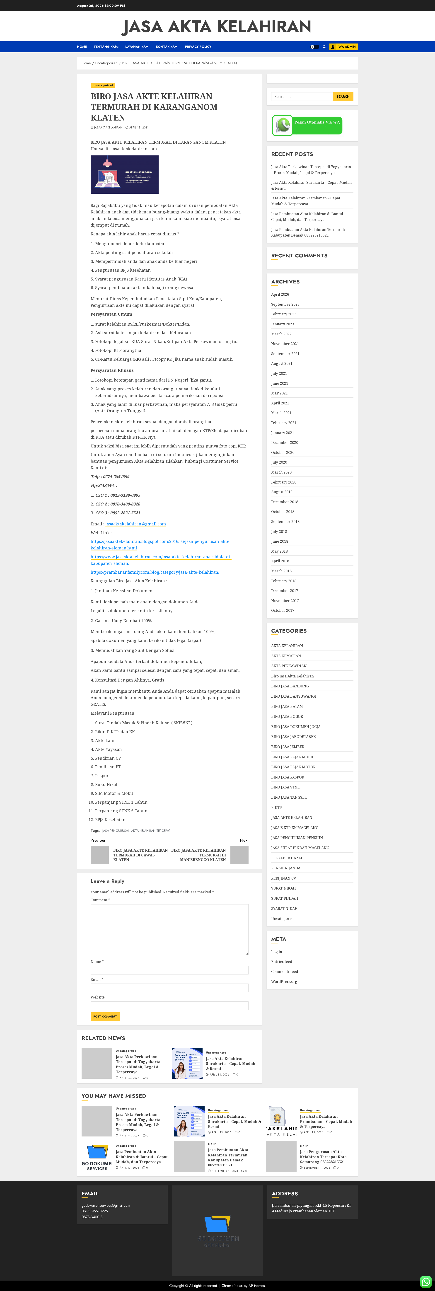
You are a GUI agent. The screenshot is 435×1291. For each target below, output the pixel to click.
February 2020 (283, 481)
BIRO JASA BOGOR (287, 716)
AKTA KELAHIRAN (287, 645)
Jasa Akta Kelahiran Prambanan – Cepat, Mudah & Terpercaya (326, 1121)
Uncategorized (102, 85)
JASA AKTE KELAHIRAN (291, 817)
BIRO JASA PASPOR (287, 777)
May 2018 (279, 551)
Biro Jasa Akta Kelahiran (292, 676)
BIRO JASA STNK (285, 787)
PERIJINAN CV (283, 878)
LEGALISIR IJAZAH (287, 857)
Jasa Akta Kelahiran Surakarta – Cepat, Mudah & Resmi (230, 1063)
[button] (324, 46)
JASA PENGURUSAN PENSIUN (297, 837)
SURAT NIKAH (283, 888)
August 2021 (281, 363)
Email (97, 979)
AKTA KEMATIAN (286, 655)
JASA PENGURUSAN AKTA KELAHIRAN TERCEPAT (136, 830)
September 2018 (285, 521)
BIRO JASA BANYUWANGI (293, 696)
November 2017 (285, 600)
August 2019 (281, 491)
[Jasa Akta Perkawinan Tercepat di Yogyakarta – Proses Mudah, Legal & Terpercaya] (97, 1063)
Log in (276, 951)
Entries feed (281, 961)
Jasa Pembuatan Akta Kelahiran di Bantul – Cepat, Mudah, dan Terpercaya (142, 1156)
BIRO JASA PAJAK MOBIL (292, 756)
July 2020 (279, 462)
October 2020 (282, 452)
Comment (100, 899)
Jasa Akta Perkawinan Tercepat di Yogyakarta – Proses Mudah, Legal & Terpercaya (139, 1064)
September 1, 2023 (225, 1171)
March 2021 (281, 412)
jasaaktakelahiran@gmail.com (135, 524)
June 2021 (279, 383)
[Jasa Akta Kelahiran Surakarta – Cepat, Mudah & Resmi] (187, 1063)
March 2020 (281, 472)
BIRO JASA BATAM (287, 706)
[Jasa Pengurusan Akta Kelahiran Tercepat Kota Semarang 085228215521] (281, 1156)
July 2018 (279, 531)
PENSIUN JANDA (285, 868)
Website (98, 997)
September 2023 (285, 304)
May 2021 (279, 393)
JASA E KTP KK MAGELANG (294, 827)
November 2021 (285, 343)
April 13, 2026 (220, 1075)
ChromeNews (232, 1285)
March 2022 (281, 333)
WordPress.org (284, 981)
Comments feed (284, 971)
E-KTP (276, 807)
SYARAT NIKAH (284, 908)
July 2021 (279, 373)
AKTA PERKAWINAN (289, 665)
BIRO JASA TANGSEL (289, 797)
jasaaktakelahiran (108, 128)
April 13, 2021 (139, 128)
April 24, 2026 (130, 1078)
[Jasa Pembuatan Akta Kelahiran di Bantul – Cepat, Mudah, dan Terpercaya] (97, 1156)
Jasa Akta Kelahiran (217, 26)
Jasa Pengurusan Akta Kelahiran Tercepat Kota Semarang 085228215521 (323, 1156)
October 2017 (282, 610)
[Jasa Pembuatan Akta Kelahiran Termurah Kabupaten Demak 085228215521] (189, 1156)
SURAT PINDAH (284, 898)
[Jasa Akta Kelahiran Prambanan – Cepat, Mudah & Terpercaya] (281, 1121)
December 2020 (284, 442)
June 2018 (279, 541)
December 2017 (284, 590)
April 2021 (280, 403)
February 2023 (283, 314)
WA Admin (347, 46)
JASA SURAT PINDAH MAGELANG (300, 847)
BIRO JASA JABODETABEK (293, 736)
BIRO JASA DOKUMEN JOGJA (296, 726)
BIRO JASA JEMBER (287, 746)
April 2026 (280, 294)
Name (97, 961)
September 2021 (285, 353)
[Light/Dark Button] (314, 47)
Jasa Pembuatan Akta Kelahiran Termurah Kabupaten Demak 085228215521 (228, 1157)
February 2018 (283, 580)
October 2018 (282, 511)
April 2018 (280, 560)
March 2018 (281, 570)
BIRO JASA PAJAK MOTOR (293, 766)
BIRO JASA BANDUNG (290, 686)
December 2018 (284, 501)
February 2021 (283, 422)
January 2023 (282, 324)
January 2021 (282, 432)
